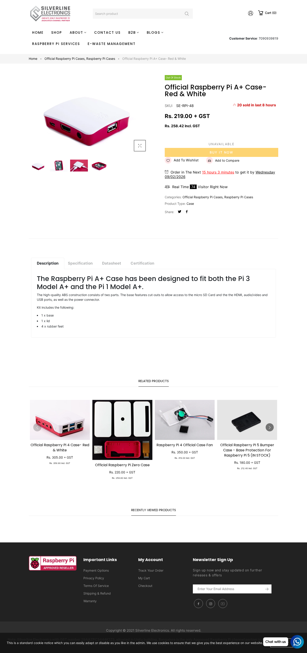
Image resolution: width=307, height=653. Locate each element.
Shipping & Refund (97, 593)
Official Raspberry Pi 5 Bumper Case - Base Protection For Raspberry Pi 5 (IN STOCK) (247, 450)
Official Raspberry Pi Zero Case (122, 465)
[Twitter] (179, 212)
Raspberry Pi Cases (100, 58)
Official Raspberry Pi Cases (64, 58)
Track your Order (150, 570)
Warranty (90, 601)
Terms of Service (96, 586)
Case (190, 203)
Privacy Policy (93, 578)
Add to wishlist (186, 160)
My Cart (144, 578)
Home (33, 58)
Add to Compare (227, 160)
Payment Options (96, 570)
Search (186, 14)
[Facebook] (187, 212)
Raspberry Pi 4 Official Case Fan (184, 445)
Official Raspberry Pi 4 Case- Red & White (60, 447)
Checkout (145, 586)
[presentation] (37, 427)
